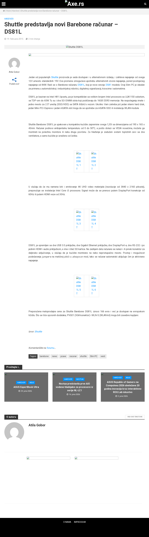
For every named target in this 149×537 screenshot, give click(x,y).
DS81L (81, 84)
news (54, 356)
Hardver (15, 11)
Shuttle (54, 77)
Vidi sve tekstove (134, 417)
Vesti (8, 11)
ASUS (32, 383)
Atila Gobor (14, 72)
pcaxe (63, 356)
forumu (50, 347)
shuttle (83, 356)
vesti (103, 356)
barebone (44, 356)
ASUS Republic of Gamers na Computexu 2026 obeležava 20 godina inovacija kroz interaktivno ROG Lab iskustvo (122, 387)
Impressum (80, 522)
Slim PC (93, 356)
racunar (73, 356)
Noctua (79, 379)
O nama (67, 522)
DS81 (108, 84)
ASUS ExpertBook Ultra (26, 387)
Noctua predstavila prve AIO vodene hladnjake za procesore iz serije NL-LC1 (74, 387)
